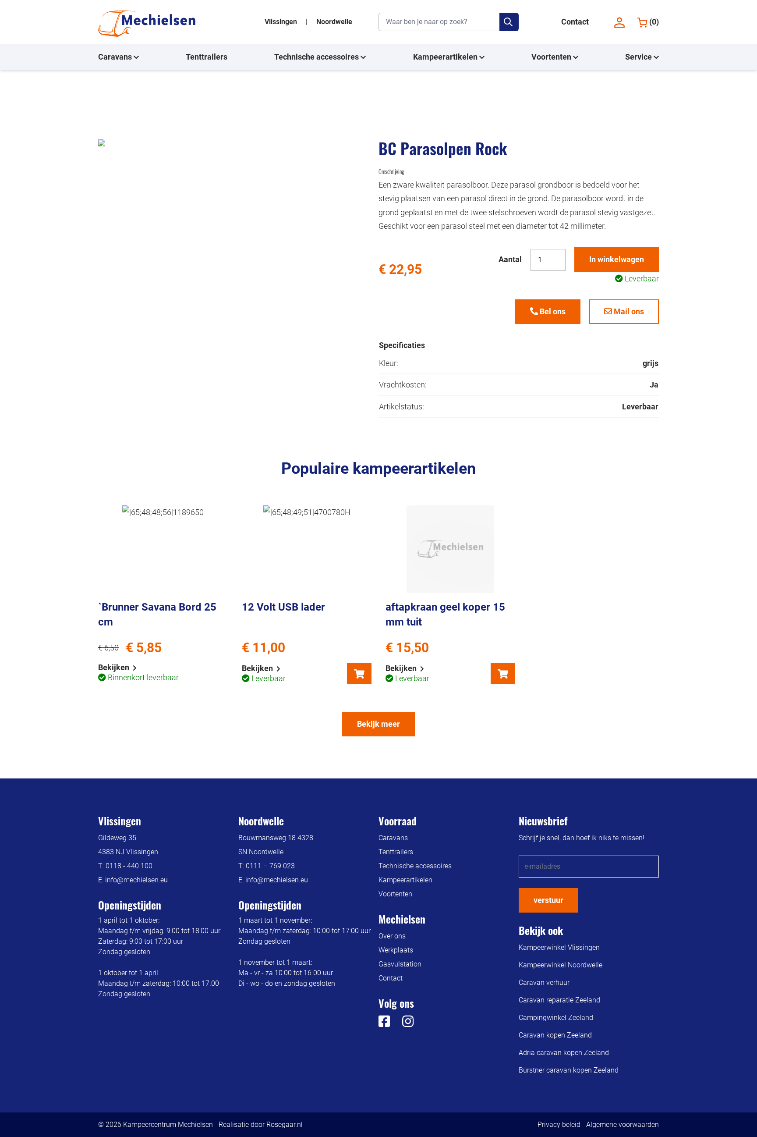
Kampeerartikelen (446, 56)
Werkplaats (395, 950)
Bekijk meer (378, 723)
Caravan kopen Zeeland (555, 1035)
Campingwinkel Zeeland (556, 1017)
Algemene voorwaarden (622, 1124)
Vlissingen (282, 22)
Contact (575, 21)
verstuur (548, 900)
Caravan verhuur (544, 982)
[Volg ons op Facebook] (384, 1024)
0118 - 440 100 (129, 866)
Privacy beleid (559, 1124)
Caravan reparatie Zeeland (559, 1000)
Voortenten (552, 56)
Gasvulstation (399, 964)
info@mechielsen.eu (136, 880)
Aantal (510, 259)
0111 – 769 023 (270, 866)
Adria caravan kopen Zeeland (564, 1052)
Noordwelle (334, 22)
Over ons (392, 936)
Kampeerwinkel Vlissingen (559, 947)
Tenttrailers (206, 56)
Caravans (116, 56)
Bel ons (552, 311)
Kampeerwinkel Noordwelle (560, 965)
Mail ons (628, 311)
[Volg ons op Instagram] (403, 1024)
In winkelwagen (616, 259)
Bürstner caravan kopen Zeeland (569, 1070)
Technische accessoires (317, 56)
